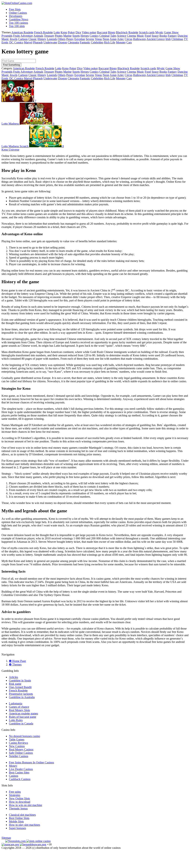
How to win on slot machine (25, 805)
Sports (76, 35)
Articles (13, 677)
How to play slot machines (24, 824)
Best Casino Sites (19, 772)
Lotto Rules (16, 720)
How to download (19, 801)
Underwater (50, 42)
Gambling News (18, 19)
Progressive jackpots (21, 693)
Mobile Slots (16, 821)
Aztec (120, 39)
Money (13, 765)
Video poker (89, 32)
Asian (113, 39)
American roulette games (23, 713)
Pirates (59, 35)
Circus (128, 39)
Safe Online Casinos (21, 752)
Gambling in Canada (21, 723)
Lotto (57, 32)
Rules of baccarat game (22, 716)
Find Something (11, 64)
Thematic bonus (18, 808)
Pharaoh (38, 42)
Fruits (16, 35)
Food (148, 35)
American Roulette (22, 32)
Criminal (104, 35)
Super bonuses (17, 828)
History (41, 39)
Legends (52, 39)
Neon (106, 39)
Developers (15, 16)
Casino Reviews (18, 742)
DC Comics (16, 42)
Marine (67, 35)
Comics (94, 35)
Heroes (85, 35)
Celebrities (97, 42)
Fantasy (172, 35)
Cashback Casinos (19, 779)
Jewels (13, 39)
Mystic (159, 32)
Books (163, 35)
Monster (121, 42)
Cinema (131, 35)
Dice (78, 32)
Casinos (13, 775)
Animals (38, 35)
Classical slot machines (22, 814)
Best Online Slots (19, 818)
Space (155, 35)
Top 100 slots (17, 26)
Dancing (183, 35)
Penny (70, 39)
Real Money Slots (19, 710)
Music (140, 35)
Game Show (171, 32)
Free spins (15, 791)
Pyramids (6, 35)
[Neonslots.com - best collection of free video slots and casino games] (15, 841)
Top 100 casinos (18, 22)
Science (121, 35)
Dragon (62, 42)
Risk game (15, 683)
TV (186, 39)
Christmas (177, 39)
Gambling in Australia (22, 697)
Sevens (90, 39)
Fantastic (85, 42)
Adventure (26, 35)
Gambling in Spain (20, 680)
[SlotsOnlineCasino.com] (16, 3)
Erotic (5, 42)
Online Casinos (18, 12)
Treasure (49, 35)
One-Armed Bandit (20, 687)
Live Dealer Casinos (21, 769)
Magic (5, 39)
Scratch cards (147, 32)
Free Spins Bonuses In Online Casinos (31, 762)
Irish (168, 39)
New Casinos (17, 746)
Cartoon (23, 39)
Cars (129, 42)
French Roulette (43, 32)
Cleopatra (73, 42)
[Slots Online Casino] (38, 841)
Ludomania (15, 703)
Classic (32, 39)
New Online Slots (19, 798)
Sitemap (6, 837)
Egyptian (79, 39)
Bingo (111, 32)
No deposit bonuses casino (24, 736)
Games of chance (19, 706)
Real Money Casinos (21, 749)
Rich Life (109, 42)
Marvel (28, 42)
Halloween (139, 39)
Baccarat (102, 32)
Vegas (98, 39)
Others (61, 39)
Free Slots (15, 9)
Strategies (14, 795)
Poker (71, 32)
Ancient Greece (155, 39)
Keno (64, 32)
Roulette (133, 32)
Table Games (16, 739)
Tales (113, 35)
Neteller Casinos (18, 756)
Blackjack (122, 32)
